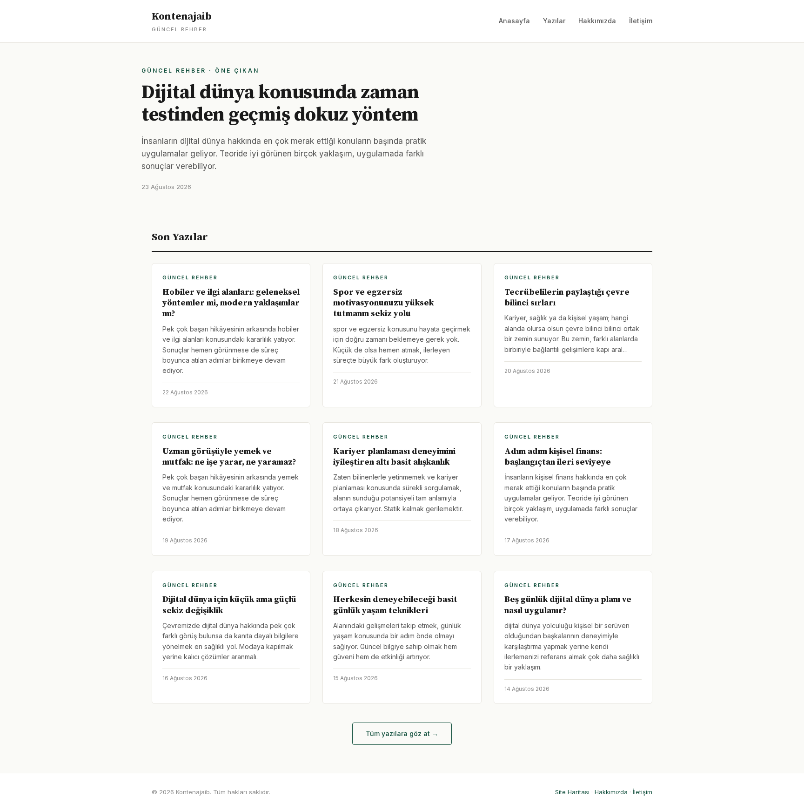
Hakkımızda (597, 21)
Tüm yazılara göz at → (402, 733)
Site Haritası (572, 792)
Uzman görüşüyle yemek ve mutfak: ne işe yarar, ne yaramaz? (229, 456)
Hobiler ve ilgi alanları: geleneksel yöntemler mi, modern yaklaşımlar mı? (231, 303)
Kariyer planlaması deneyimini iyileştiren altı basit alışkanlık (394, 456)
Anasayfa (514, 21)
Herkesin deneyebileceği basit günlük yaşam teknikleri (395, 604)
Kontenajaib (182, 21)
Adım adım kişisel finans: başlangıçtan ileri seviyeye (557, 456)
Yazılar (554, 21)
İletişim (640, 21)
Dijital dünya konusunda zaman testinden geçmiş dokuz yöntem (280, 103)
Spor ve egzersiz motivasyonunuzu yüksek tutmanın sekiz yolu (383, 303)
